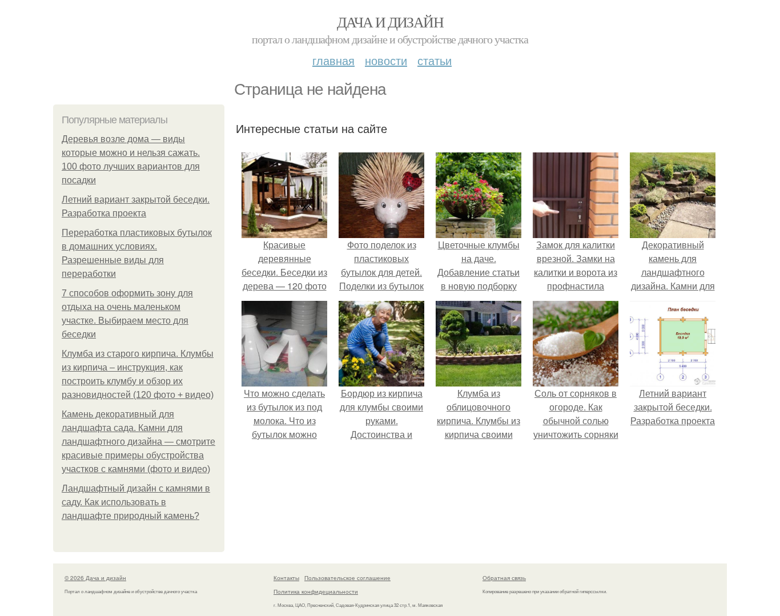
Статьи (434, 60)
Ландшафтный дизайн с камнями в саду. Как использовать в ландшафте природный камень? (136, 502)
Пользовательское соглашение (347, 578)
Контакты (286, 578)
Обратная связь (504, 578)
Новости (386, 60)
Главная (333, 60)
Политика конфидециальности (316, 591)
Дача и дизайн (390, 21)
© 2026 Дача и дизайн (95, 578)
